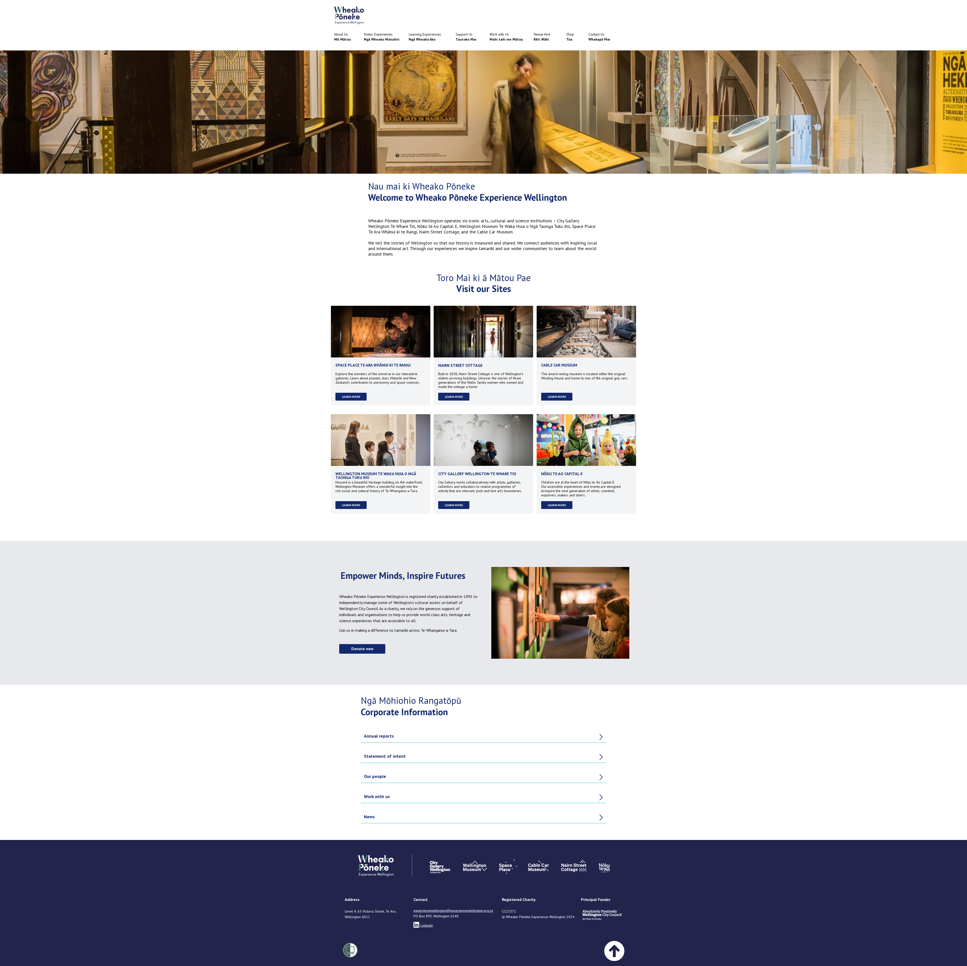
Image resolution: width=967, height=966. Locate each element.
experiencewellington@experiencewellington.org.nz (453, 910)
